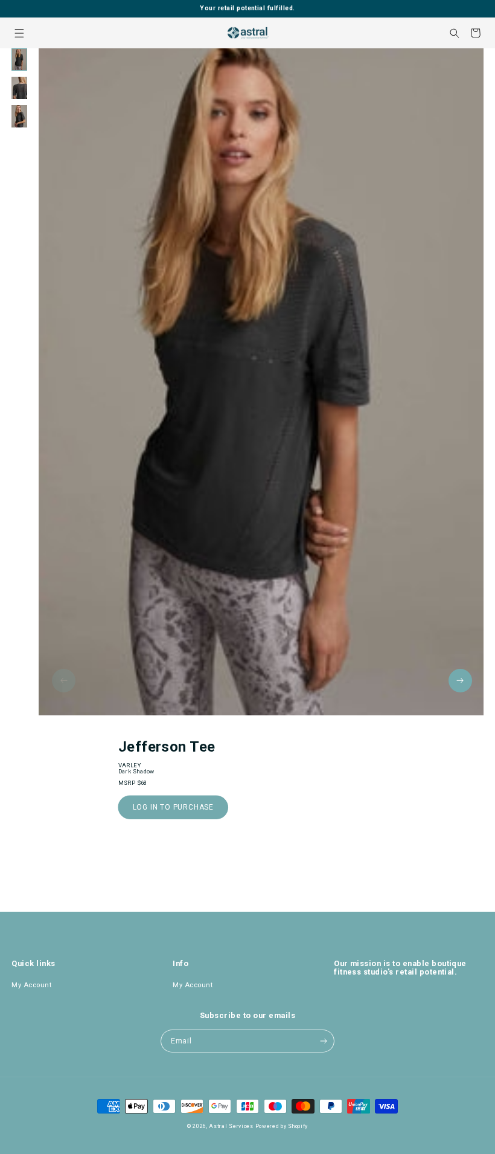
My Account (31, 985)
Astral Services (231, 1126)
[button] (19, 33)
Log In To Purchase (173, 807)
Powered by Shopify (281, 1126)
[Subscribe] (323, 1041)
